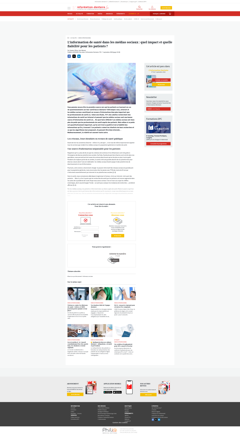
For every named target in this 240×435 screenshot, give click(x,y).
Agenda (127, 415)
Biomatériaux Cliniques (104, 415)
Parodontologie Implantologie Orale (107, 413)
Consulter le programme (158, 144)
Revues (70, 14)
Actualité (79, 14)
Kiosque (127, 410)
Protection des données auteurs (160, 417)
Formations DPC (75, 419)
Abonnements (128, 408)
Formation (90, 14)
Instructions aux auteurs (158, 415)
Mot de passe (77, 231)
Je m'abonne (166, 8)
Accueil (68, 37)
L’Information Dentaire (103, 408)
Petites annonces (75, 417)
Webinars (127, 419)
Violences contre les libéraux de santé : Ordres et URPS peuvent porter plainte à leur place (78, 307)
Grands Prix (127, 417)
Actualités (74, 38)
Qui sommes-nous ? (157, 408)
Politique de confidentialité (158, 413)
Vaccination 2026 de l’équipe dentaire (100, 306)
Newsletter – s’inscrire (76, 413)
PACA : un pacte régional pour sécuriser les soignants (124, 306)
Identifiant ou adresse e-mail (76, 227)
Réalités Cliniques (102, 410)
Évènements (121, 14)
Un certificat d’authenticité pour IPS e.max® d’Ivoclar (123, 345)
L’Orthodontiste (102, 419)
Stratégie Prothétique (103, 411)
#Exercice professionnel (75, 276)
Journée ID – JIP (134, 14)
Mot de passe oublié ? (85, 235)
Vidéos (100, 14)
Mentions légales (156, 411)
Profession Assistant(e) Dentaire (106, 417)
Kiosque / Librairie (159, 14)
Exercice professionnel (84, 38)
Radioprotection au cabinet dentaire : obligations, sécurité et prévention (101, 344)
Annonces (109, 14)
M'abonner (117, 236)
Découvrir (148, 395)
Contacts (154, 410)
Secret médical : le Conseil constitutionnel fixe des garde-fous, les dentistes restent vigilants (78, 344)
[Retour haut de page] (236, 430)
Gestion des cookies (120, 422)
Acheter (115, 260)
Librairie (127, 411)
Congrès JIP (128, 421)
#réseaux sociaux (88, 276)
